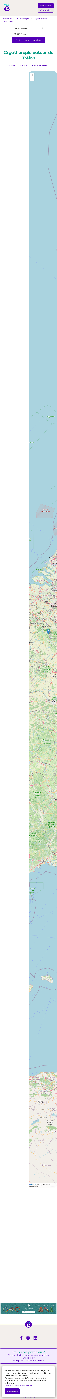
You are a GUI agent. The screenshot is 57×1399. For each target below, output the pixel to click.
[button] (48, 632)
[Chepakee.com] (6, 15)
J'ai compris (12, 1391)
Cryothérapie (23, 18)
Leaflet (33, 1184)
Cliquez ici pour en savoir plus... (20, 1385)
